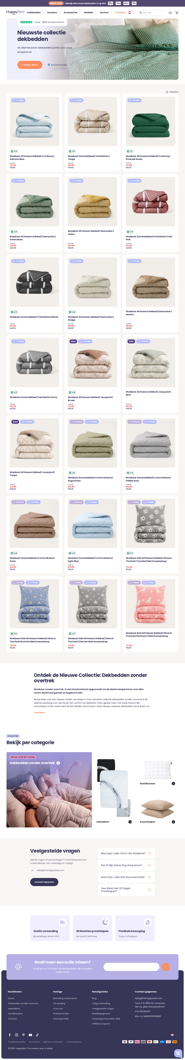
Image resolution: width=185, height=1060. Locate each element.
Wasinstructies (61, 1013)
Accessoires (70, 12)
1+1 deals (120, 12)
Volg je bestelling (101, 1003)
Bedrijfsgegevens (101, 1013)
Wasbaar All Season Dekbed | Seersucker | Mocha (149, 313)
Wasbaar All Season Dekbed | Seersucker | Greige (91, 318)
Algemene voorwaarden (53, 1042)
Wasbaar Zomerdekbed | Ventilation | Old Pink (149, 238)
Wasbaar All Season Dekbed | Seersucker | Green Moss (33, 238)
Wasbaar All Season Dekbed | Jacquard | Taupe (32, 474)
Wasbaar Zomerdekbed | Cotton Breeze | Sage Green (90, 479)
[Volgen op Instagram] (16, 1035)
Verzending (59, 1003)
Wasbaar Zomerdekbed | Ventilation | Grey (33, 397)
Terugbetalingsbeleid (16, 1042)
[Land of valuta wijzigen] (131, 12)
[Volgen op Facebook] (10, 1035)
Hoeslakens (14, 1008)
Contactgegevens (73, 1042)
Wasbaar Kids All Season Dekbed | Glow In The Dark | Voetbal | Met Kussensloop (149, 559)
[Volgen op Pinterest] (23, 1035)
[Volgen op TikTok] (37, 1035)
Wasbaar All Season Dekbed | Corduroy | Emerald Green (148, 158)
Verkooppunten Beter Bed (106, 1018)
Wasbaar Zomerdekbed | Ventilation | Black (34, 317)
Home (11, 998)
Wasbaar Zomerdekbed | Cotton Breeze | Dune (32, 559)
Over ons (58, 1008)
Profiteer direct (30, 65)
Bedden (88, 12)
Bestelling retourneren (65, 998)
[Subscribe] (166, 967)
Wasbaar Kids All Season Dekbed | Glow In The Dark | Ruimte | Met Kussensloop (33, 640)
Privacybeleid (34, 1042)
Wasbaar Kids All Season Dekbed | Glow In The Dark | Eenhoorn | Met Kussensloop (149, 634)
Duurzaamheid (61, 1018)
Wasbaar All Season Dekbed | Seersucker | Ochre (91, 232)
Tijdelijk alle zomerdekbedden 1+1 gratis (78, 3)
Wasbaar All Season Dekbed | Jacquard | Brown (90, 399)
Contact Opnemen (44, 882)
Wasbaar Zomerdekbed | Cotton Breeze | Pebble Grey (148, 479)
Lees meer (39, 712)
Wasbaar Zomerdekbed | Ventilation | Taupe (89, 158)
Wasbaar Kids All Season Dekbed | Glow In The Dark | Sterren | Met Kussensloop (91, 640)
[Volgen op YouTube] (30, 1035)
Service (104, 12)
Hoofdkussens (15, 1013)
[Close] (161, 12)
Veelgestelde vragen (103, 1008)
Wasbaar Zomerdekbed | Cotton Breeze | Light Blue (90, 559)
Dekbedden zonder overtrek (23, 1003)
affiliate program (101, 1023)
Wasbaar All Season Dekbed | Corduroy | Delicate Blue (32, 158)
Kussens (52, 12)
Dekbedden (34, 12)
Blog (94, 998)
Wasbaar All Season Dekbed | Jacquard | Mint (148, 393)
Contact (12, 1018)
